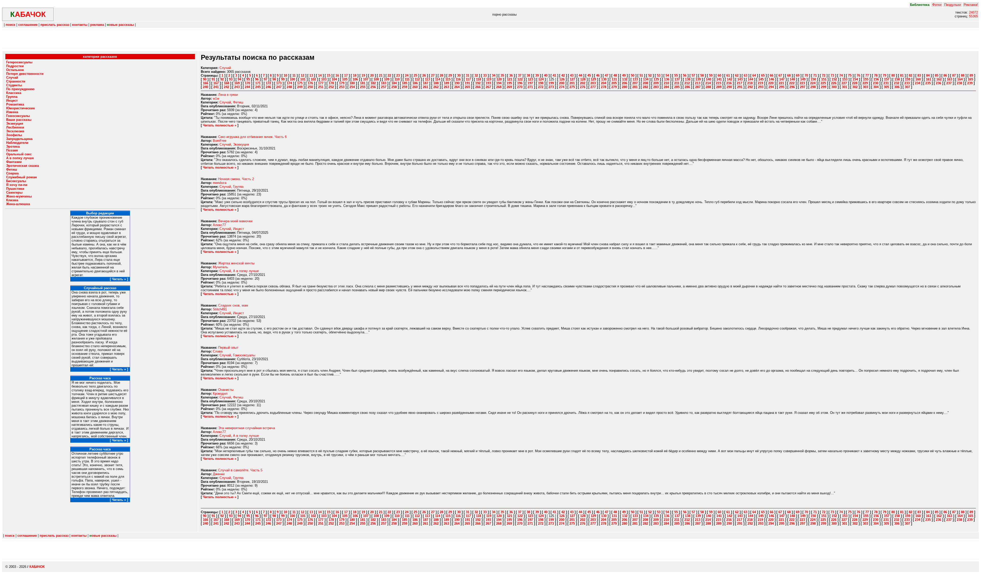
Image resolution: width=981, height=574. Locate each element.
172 (268, 83)
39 (537, 75)
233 (907, 83)
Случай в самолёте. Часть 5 (240, 470)
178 (331, 83)
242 (226, 87)
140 (708, 79)
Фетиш (238, 102)
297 (802, 87)
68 (789, 75)
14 (320, 75)
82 (910, 75)
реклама (97, 25)
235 (928, 83)
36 (511, 75)
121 (509, 79)
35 (502, 75)
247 (279, 87)
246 (268, 87)
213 (697, 83)
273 (551, 87)
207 (635, 83)
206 (624, 83)
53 (658, 75)
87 (954, 75)
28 (441, 75)
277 (593, 87)
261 (425, 87)
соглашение (28, 25)
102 (313, 79)
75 (849, 75)
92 (222, 79)
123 (530, 79)
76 (858, 75)
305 (886, 87)
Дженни (219, 474)
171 (258, 83)
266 (478, 87)
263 (446, 87)
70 (806, 75)
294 (771, 87)
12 (302, 75)
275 (572, 87)
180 (352, 83)
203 (593, 83)
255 (362, 87)
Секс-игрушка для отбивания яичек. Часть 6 (252, 137)
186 (415, 83)
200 (561, 83)
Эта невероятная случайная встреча (246, 428)
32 (476, 75)
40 (545, 75)
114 (437, 79)
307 (907, 87)
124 (541, 79)
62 (737, 75)
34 (493, 75)
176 (310, 83)
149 (802, 79)
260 (415, 87)
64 (754, 75)
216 (729, 83)
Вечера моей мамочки (235, 221)
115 (447, 79)
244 (247, 87)
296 (792, 87)
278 (603, 87)
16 (337, 75)
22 (389, 75)
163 (949, 79)
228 (854, 83)
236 (938, 83)
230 (875, 83)
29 (450, 75)
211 (676, 83)
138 (687, 79)
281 (635, 87)
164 (960, 79)
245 (258, 87)
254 (352, 87)
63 (745, 75)
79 (884, 75)
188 (436, 83)
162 (939, 79)
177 (320, 83)
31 (467, 75)
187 (425, 83)
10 (285, 75)
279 (614, 87)
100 (292, 79)
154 (855, 79)
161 (928, 79)
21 (380, 75)
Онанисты (225, 390)
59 (711, 75)
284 (666, 87)
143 (740, 79)
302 (855, 87)
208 (645, 83)
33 (485, 75)
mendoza (219, 183)
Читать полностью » (219, 125)
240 (205, 87)
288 (708, 87)
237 (949, 83)
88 (962, 75)
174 (289, 83)
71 (815, 75)
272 (540, 87)
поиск (10, 25)
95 (248, 79)
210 (666, 83)
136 (666, 79)
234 (917, 83)
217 (739, 83)
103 (323, 79)
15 (328, 75)
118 (478, 79)
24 (406, 75)
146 (771, 79)
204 (603, 83)
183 (383, 83)
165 (970, 79)
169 (237, 83)
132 (624, 79)
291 (739, 87)
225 (823, 83)
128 (583, 79)
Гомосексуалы (244, 355)
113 (427, 79)
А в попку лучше (246, 271)
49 (624, 75)
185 (404, 83)
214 (708, 83)
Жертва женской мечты (236, 263)
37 (519, 75)
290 (729, 87)
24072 (973, 12)
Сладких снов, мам (233, 305)
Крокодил (220, 393)
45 (589, 75)
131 (614, 79)
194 (498, 83)
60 (719, 75)
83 (919, 75)
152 (834, 79)
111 (407, 79)
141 (719, 79)
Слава (218, 351)
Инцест (238, 229)
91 (213, 79)
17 (346, 75)
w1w (216, 98)
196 (519, 83)
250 (310, 87)
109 (386, 79)
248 (289, 87)
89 (971, 75)
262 (436, 87)
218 (750, 83)
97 (265, 79)
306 (897, 87)
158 (897, 79)
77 (867, 75)
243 (237, 87)
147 (782, 79)
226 (833, 83)
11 (294, 75)
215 (718, 83)
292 (750, 87)
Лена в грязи (228, 95)
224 (812, 83)
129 (593, 79)
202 (582, 83)
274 (561, 87)
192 (478, 83)
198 (540, 83)
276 (582, 87)
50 (632, 75)
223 (802, 83)
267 (488, 87)
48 (615, 75)
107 (365, 79)
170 (247, 83)
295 (781, 87)
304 (876, 87)
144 (750, 79)
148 (792, 79)
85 (936, 75)
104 (334, 79)
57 (693, 75)
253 (341, 87)
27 (433, 75)
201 (572, 83)
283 (656, 87)
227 (844, 83)
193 (488, 83)
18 (354, 75)
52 (650, 75)
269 (509, 87)
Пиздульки (952, 5)
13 (311, 75)
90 (204, 79)
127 (572, 79)
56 (684, 75)
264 (457, 87)
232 (896, 83)
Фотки (936, 5)
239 (970, 83)
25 (415, 75)
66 (771, 75)
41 (554, 75)
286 (687, 87)
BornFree (219, 141)
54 (667, 75)
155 (865, 79)
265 (467, 87)
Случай (225, 68)
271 (530, 87)
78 (876, 75)
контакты (79, 25)
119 (488, 79)
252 (331, 87)
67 (780, 75)
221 (781, 83)
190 (457, 83)
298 (813, 87)
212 (687, 83)
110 (397, 79)
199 (551, 83)
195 (509, 83)
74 (841, 75)
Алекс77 (219, 225)
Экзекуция (241, 144)
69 (797, 75)
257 (383, 87)
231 (886, 83)
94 (239, 79)
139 (698, 79)
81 (902, 75)
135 (656, 79)
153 (844, 79)
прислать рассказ (54, 25)
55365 (973, 16)
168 (226, 83)
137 (677, 79)
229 (865, 83)
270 (519, 87)
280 (624, 87)
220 (771, 83)
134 (645, 79)
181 (362, 83)
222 (792, 83)
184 (394, 83)
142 (729, 79)
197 (530, 83)
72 (823, 75)
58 (702, 75)
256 (373, 87)
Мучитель (220, 267)
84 (928, 75)
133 (635, 79)
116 (458, 79)
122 (520, 79)
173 (279, 83)
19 (363, 75)
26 (424, 75)
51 (641, 75)
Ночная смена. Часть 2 (236, 179)
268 (498, 87)
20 (372, 75)
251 (320, 87)
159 (907, 79)
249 (299, 87)
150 (813, 79)
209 (656, 83)
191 (467, 83)
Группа (238, 187)
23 (398, 75)
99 (283, 79)
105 (344, 79)
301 (844, 87)
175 (299, 83)
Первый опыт (228, 347)
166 (205, 83)
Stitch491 (220, 309)
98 (274, 79)
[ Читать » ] (119, 279)
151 (823, 79)
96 (257, 79)
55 (676, 75)
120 (499, 79)
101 (303, 79)
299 (823, 87)
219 (760, 83)
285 (677, 87)
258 (394, 87)
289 (718, 87)
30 (459, 75)
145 (761, 79)
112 (417, 79)
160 (918, 79)
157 (886, 79)
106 (355, 79)
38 (528, 75)
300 (834, 87)
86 (945, 75)
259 (404, 87)
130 (603, 79)
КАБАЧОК (37, 567)
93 (230, 79)
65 (763, 75)
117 (468, 79)
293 (760, 87)
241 (216, 87)
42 (563, 75)
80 (893, 75)
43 (572, 75)
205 (614, 83)
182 (373, 83)
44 (580, 75)
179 (341, 83)
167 (216, 83)
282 (645, 87)
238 (959, 83)
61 (728, 75)
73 (832, 75)
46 (598, 75)
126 (562, 79)
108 (376, 79)
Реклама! (971, 5)
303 (865, 87)
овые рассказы (120, 25)
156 (876, 79)
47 (606, 75)
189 (446, 83)
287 (697, 87)
